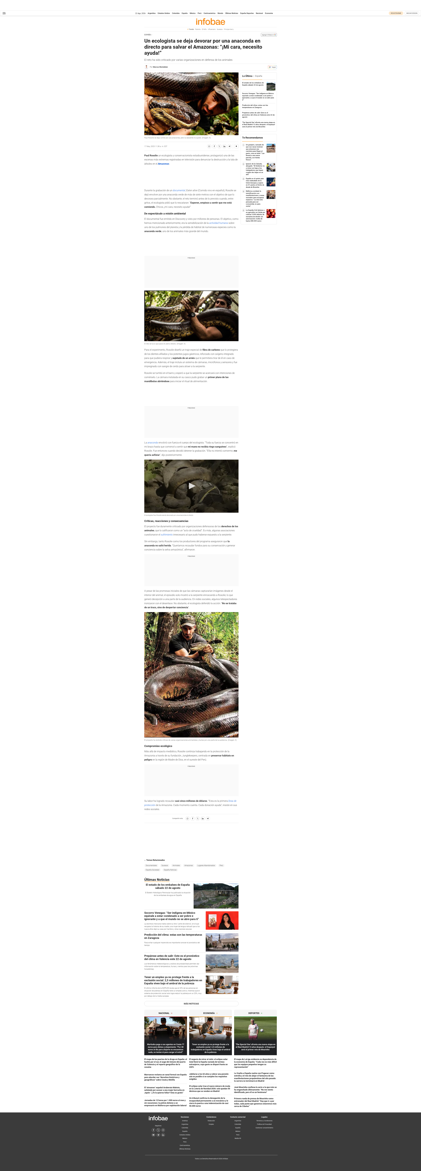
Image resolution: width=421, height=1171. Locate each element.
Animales (176, 865)
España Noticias (170, 870)
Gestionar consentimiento (264, 1128)
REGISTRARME (396, 13)
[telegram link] (158, 1135)
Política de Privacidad (264, 1124)
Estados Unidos (164, 13)
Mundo (220, 13)
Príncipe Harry (229, 29)
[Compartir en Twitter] (219, 146)
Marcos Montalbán (160, 67)
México (192, 13)
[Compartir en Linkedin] (224, 146)
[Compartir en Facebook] (214, 146)
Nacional (259, 13)
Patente (198, 29)
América (185, 1121)
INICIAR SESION (411, 13)
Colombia (176, 13)
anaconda (152, 442)
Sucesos (220, 29)
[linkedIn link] (163, 1135)
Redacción (211, 1121)
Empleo (211, 1124)
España (185, 13)
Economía (269, 13)
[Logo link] (210, 21)
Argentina (152, 13)
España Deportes (247, 13)
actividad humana (218, 223)
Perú (199, 13)
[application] (191, 486)
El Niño (204, 29)
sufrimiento (167, 534)
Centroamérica (209, 13)
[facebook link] (153, 1130)
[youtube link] (153, 1135)
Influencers (212, 29)
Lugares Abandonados (206, 865)
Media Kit (238, 1138)
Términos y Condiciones (264, 1121)
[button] (4, 13)
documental (179, 190)
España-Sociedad (152, 870)
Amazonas (188, 865)
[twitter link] (158, 1130)
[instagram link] (163, 1130)
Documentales (151, 865)
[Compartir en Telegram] (229, 146)
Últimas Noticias (231, 13)
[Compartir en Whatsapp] (209, 146)
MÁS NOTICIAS (191, 1003)
